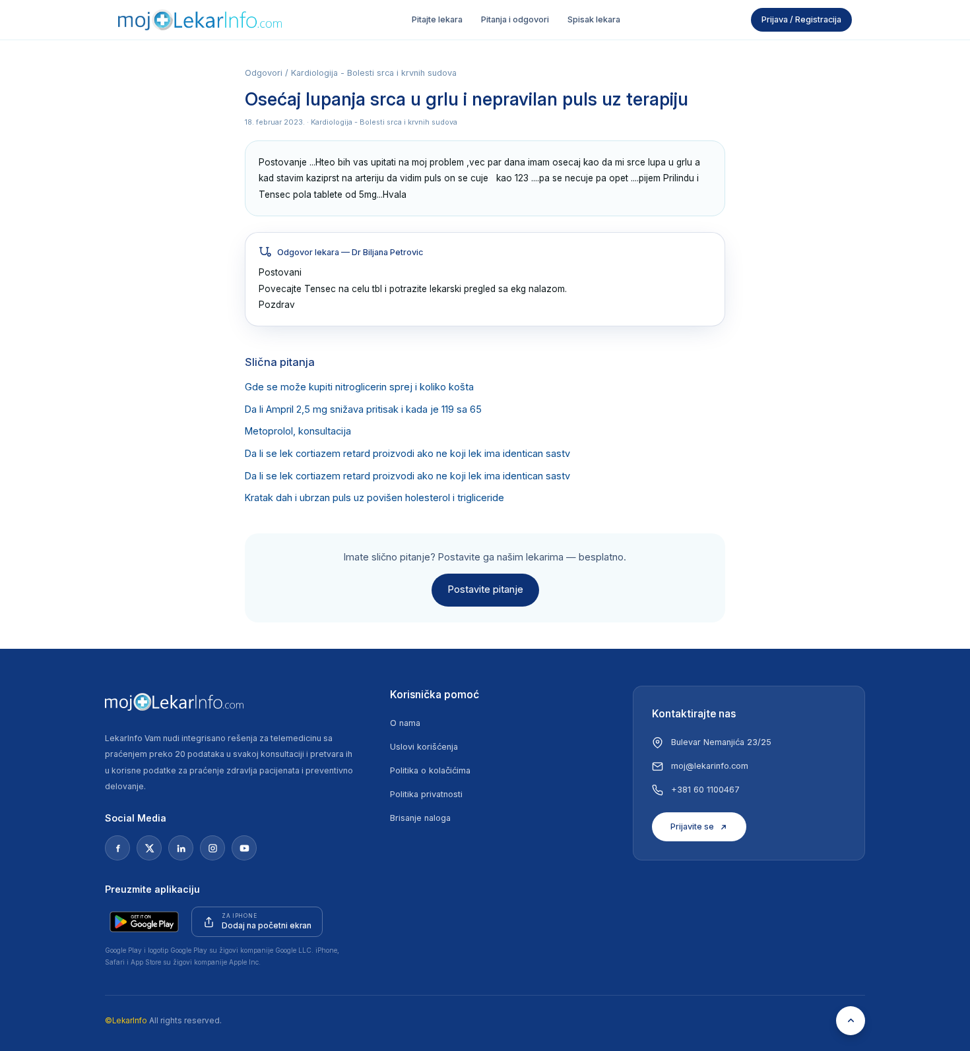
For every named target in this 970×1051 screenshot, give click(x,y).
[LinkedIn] (180, 847)
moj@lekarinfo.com (709, 766)
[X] (149, 847)
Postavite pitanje (485, 589)
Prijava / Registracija (801, 19)
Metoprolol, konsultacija (298, 431)
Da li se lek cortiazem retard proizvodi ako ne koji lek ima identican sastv (407, 454)
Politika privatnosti (426, 794)
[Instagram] (212, 847)
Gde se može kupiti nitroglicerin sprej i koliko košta (359, 387)
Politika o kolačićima (430, 770)
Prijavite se (692, 826)
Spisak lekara (593, 19)
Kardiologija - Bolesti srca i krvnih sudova (374, 73)
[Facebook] (117, 847)
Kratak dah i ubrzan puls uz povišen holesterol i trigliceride (374, 498)
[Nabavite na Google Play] (144, 922)
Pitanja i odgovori (515, 19)
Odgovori (263, 73)
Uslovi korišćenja (424, 747)
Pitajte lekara (437, 19)
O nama (405, 723)
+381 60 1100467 (705, 790)
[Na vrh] (850, 1020)
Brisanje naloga (420, 818)
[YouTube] (244, 847)
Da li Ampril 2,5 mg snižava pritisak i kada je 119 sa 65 (363, 409)
